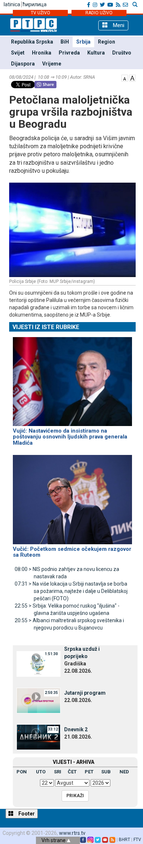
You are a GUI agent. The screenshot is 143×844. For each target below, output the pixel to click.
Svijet (18, 53)
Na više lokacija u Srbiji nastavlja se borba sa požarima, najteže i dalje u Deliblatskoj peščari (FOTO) (71, 591)
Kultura (96, 53)
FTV (137, 839)
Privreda (69, 53)
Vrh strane (54, 840)
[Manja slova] (124, 78)
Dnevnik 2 (76, 729)
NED (124, 771)
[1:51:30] (38, 663)
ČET (72, 771)
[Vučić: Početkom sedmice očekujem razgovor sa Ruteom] (72, 496)
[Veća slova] (132, 78)
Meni (117, 25)
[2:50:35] (38, 700)
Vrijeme (51, 64)
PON (21, 771)
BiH (64, 42)
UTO (40, 771)
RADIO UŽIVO (99, 12)
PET (89, 771)
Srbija (83, 42)
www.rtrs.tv (72, 833)
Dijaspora (23, 64)
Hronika (41, 53)
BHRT (124, 839)
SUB (106, 771)
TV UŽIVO (40, 12)
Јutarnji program (85, 693)
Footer (26, 814)
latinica (12, 4)
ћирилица (35, 4)
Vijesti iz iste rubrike (45, 327)
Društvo (121, 53)
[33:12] (38, 737)
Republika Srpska (32, 42)
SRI (57, 771)
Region (106, 42)
